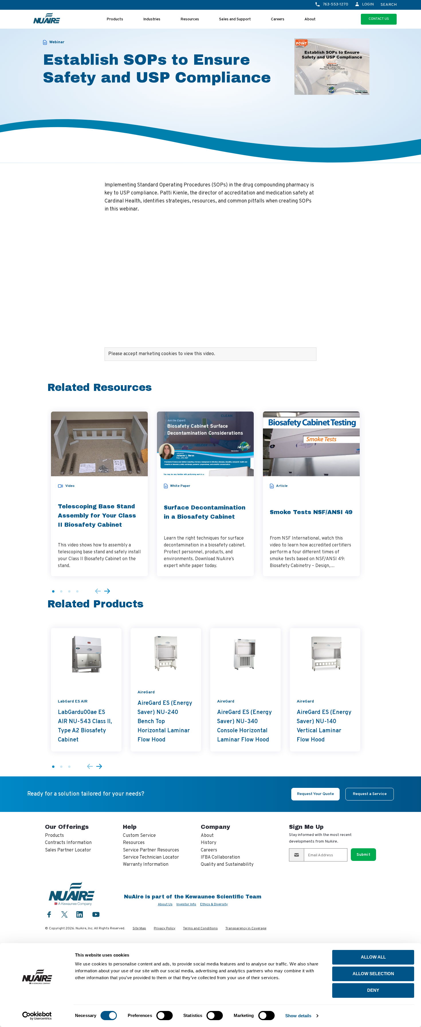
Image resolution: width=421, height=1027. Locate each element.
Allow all (373, 957)
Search (389, 5)
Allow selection (373, 973)
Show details (298, 1015)
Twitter (64, 914)
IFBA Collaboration (220, 857)
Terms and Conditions (200, 928)
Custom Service (139, 836)
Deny (373, 990)
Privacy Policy (164, 928)
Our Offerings (67, 827)
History (208, 843)
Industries (151, 19)
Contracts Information (68, 843)
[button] (53, 591)
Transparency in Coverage (245, 928)
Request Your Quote (315, 794)
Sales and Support (235, 19)
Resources (189, 19)
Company (215, 827)
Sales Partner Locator (68, 850)
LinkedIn (79, 914)
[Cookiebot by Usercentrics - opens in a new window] (37, 1016)
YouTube (96, 914)
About (310, 19)
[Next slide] (107, 591)
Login (368, 4)
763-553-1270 (335, 4)
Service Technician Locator (151, 857)
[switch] (164, 1015)
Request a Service (370, 794)
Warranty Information (145, 864)
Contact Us (379, 19)
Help (130, 827)
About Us (165, 904)
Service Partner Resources (151, 850)
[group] (99, 494)
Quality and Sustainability (227, 864)
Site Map (139, 928)
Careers (277, 19)
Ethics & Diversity (214, 904)
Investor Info (186, 904)
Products (115, 19)
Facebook (49, 914)
